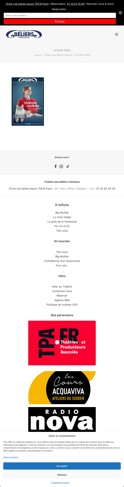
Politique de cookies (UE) (62, 304)
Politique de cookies (60, 482)
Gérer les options (10, 457)
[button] (116, 34)
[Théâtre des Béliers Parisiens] (24, 34)
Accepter (62, 466)
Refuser (62, 474)
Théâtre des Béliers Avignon (58, 55)
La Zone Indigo (62, 217)
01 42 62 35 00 (105, 188)
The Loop (62, 230)
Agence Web (62, 300)
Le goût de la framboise (62, 221)
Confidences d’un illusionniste (62, 261)
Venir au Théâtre (62, 286)
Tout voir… (62, 265)
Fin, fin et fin (62, 226)
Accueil (37, 55)
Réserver (62, 295)
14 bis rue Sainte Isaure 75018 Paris (30, 188)
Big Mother (62, 212)
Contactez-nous (62, 291)
